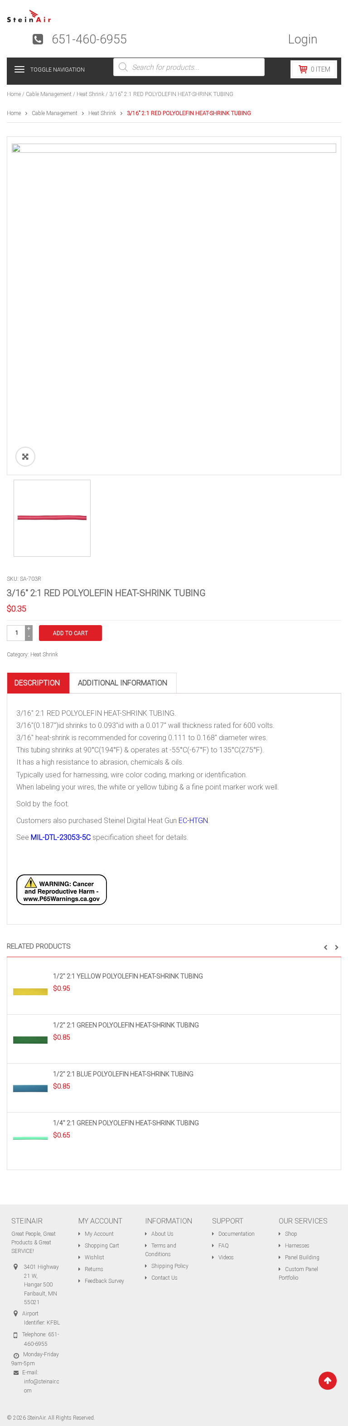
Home (14, 94)
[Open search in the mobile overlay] (189, 67)
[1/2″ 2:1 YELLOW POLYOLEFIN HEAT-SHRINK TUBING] (30, 991)
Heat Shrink (90, 94)
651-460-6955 (89, 39)
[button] (326, 947)
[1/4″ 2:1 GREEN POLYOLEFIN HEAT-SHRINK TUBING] (30, 1137)
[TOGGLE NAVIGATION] (19, 69)
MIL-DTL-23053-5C (61, 837)
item (320, 69)
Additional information (122, 683)
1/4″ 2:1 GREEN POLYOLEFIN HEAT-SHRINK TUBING (126, 1123)
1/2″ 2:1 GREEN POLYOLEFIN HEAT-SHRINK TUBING (126, 1025)
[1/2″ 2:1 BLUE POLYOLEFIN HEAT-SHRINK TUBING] (30, 1088)
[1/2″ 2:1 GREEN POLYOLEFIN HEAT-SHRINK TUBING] (30, 1039)
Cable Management (49, 94)
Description (37, 683)
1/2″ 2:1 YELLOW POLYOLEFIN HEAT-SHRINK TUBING (128, 976)
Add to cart (70, 633)
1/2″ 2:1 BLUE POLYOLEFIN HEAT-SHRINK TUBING (123, 1074)
